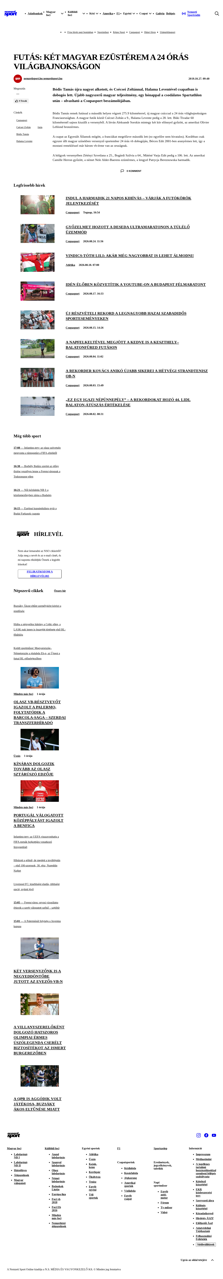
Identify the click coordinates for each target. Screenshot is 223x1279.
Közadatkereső (204, 1213)
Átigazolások (21, 1175)
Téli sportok (93, 1196)
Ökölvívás (95, 1176)
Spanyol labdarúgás (58, 1164)
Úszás (17, 755)
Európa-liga (59, 1194)
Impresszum (203, 1154)
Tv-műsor (166, 1207)
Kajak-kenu (93, 1166)
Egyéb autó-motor (164, 1194)
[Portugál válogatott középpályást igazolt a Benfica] (40, 800)
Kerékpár (94, 1172)
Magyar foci (14, 1148)
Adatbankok (35, 13)
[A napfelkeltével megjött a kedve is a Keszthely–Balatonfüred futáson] (38, 357)
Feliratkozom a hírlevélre (40, 574)
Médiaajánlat (204, 1159)
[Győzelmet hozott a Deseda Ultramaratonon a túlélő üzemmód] (38, 242)
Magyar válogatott (20, 1182)
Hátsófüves (20, 1170)
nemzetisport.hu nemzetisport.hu (43, 78)
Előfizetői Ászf (204, 1223)
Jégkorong (130, 1177)
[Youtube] (214, 1135)
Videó (164, 1212)
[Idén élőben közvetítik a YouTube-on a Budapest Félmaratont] (38, 299)
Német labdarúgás (58, 1180)
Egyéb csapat (128, 1197)
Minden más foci (23, 694)
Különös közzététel (201, 1207)
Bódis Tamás (22, 134)
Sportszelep (160, 1148)
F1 (118, 13)
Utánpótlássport (167, 32)
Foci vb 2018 (56, 1201)
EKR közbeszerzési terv (204, 1192)
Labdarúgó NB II (20, 1164)
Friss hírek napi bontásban (80, 32)
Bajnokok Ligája (57, 1188)
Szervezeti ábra (205, 1200)
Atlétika (70, 264)
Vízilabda (130, 1190)
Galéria (160, 13)
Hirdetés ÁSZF (205, 1218)
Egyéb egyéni (92, 1188)
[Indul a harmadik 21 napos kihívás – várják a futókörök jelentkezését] (38, 213)
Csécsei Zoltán (23, 127)
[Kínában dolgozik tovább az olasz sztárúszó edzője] (40, 749)
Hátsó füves (150, 32)
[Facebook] (206, 1135)
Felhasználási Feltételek (204, 1238)
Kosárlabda (131, 1173)
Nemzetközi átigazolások (59, 1225)
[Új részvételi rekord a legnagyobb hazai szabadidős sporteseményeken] (38, 328)
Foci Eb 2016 (56, 1209)
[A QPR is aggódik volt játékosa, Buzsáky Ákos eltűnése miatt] (40, 1085)
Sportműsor (103, 32)
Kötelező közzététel (201, 1183)
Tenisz (92, 1181)
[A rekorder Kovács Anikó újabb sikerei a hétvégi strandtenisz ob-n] (38, 386)
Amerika (108, 13)
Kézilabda (130, 1168)
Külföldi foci (52, 1148)
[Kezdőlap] (10, 14)
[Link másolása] (17, 94)
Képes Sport (119, 32)
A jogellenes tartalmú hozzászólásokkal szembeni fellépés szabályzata (206, 1170)
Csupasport (134, 32)
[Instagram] (199, 1135)
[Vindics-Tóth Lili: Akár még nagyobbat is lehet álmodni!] (38, 270)
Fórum (165, 1202)
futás (40, 127)
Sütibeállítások (205, 1244)
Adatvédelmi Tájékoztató (203, 1230)
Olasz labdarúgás (58, 1172)
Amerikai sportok (129, 1184)
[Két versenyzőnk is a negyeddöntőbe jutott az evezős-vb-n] (40, 958)
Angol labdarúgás (58, 1156)
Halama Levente (24, 141)
